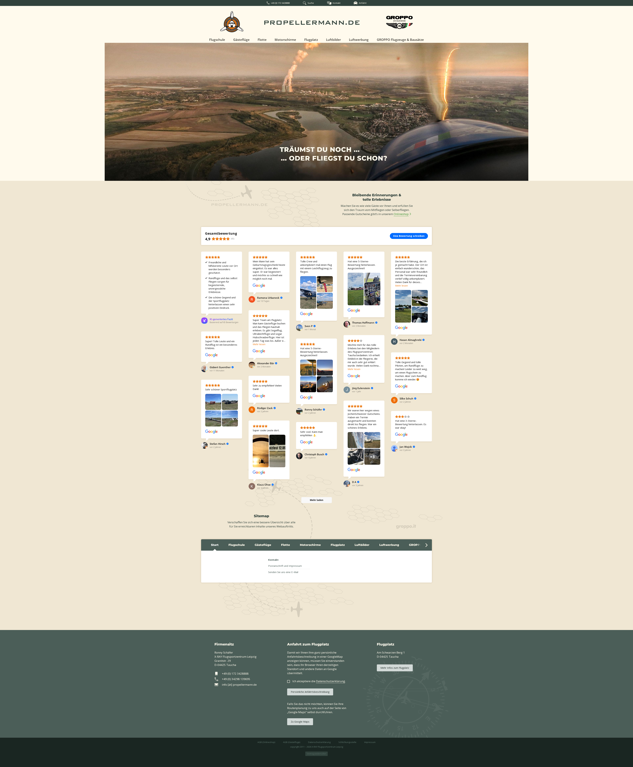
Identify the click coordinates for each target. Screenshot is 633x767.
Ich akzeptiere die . (319, 681)
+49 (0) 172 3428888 (280, 2)
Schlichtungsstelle (347, 742)
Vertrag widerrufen (316, 753)
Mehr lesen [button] (401, 285)
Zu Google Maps (300, 721)
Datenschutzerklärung (319, 742)
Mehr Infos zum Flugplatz (394, 667)
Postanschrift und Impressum (285, 565)
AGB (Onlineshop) (266, 742)
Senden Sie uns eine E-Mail (283, 572)
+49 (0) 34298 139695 (236, 679)
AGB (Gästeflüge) (291, 742)
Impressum (370, 742)
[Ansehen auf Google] (259, 285)
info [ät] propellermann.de (239, 684)
